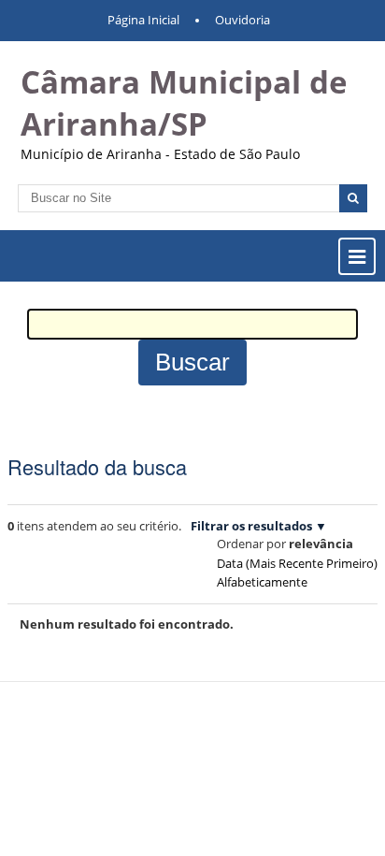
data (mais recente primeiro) (297, 563)
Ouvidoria (242, 19)
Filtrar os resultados (251, 525)
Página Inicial (143, 19)
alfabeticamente (262, 581)
